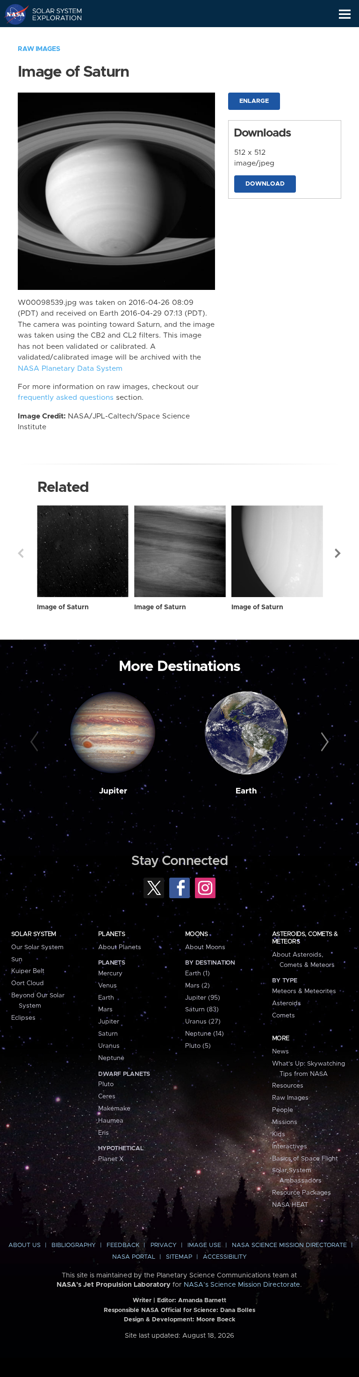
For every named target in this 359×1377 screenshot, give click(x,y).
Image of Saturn (63, 607)
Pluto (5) (198, 1046)
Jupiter (113, 791)
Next (338, 553)
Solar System (33, 934)
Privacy (164, 1245)
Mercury (110, 973)
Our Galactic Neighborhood (51, 35)
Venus (107, 985)
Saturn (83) (202, 1009)
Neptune (111, 1058)
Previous (21, 553)
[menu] (344, 14)
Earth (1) (197, 973)
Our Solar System (37, 947)
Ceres (106, 1096)
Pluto (106, 1084)
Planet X (110, 1159)
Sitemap (179, 1257)
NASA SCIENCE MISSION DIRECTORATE (289, 1245)
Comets (283, 1015)
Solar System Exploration (51, 14)
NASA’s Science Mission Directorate (242, 1285)
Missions (284, 1122)
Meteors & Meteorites (304, 991)
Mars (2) (197, 985)
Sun (16, 959)
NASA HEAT (290, 1205)
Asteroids (286, 1003)
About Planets (119, 947)
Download (265, 184)
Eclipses (23, 1018)
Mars (105, 1009)
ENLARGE (254, 101)
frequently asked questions (66, 397)
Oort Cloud (27, 983)
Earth (246, 791)
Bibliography (73, 1245)
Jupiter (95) (202, 998)
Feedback (123, 1245)
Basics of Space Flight (305, 1158)
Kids (278, 1134)
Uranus (109, 1046)
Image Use (204, 1245)
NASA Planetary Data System (70, 368)
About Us (24, 1245)
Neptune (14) (204, 1034)
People (282, 1110)
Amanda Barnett (202, 1301)
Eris (103, 1133)
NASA (12, 14)
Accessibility (225, 1257)
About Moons (205, 947)
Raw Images (39, 49)
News (280, 1051)
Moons (196, 934)
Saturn (108, 1034)
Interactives (289, 1146)
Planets (111, 934)
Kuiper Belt (27, 971)
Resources (287, 1085)
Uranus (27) (203, 1021)
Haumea (110, 1120)
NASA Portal (133, 1257)
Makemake (114, 1108)
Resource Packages (301, 1193)
